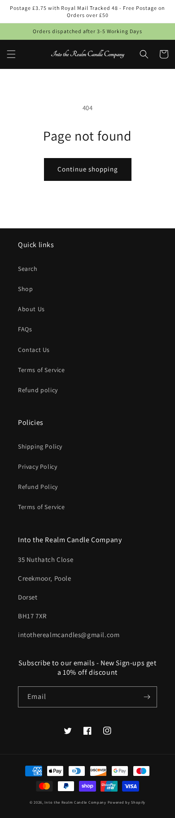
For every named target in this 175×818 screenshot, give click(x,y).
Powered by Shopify (127, 802)
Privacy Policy (37, 467)
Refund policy (38, 390)
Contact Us (34, 350)
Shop (25, 289)
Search (28, 269)
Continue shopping (87, 169)
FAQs (25, 329)
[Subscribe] (147, 696)
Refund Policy (38, 487)
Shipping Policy (40, 446)
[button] (11, 54)
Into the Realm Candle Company (75, 802)
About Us (31, 309)
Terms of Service (41, 370)
